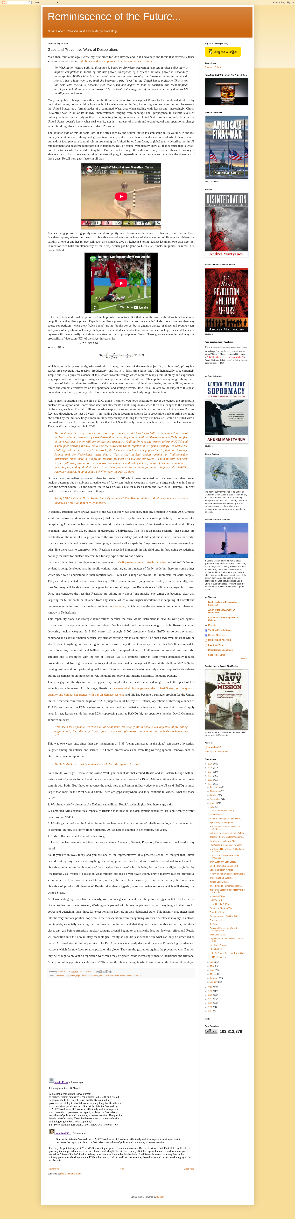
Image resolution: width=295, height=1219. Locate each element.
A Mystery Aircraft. (218, 912)
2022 (210, 780)
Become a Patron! (213, 67)
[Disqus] (121, 1028)
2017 (210, 999)
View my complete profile (216, 751)
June (212, 962)
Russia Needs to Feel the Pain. (224, 916)
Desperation (70, 976)
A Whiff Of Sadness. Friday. (222, 811)
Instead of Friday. (218, 896)
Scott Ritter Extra (216, 655)
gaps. (78, 976)
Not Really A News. (218, 945)
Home (121, 1169)
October (214, 795)
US (140, 976)
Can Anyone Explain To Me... (223, 841)
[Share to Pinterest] (110, 971)
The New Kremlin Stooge (220, 630)
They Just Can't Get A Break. (223, 862)
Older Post (189, 1169)
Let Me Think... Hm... (219, 957)
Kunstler (212, 625)
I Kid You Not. (216, 900)
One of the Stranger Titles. (222, 908)
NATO (101, 976)
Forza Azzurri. (216, 920)
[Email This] (97, 971)
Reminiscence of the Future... (114, 16)
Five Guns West (215, 645)
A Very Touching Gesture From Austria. (227, 874)
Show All (244, 659)
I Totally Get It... (217, 949)
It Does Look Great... (219, 882)
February (214, 978)
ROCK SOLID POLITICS (219, 640)
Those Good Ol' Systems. (221, 878)
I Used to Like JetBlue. (220, 904)
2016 (210, 1003)
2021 (210, 784)
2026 (210, 764)
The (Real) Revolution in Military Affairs (224, 357)
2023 (210, 776)
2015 (210, 1007)
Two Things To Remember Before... (226, 886)
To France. (215, 924)
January (214, 982)
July (212, 807)
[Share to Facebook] (107, 971)
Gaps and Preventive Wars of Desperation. (223, 929)
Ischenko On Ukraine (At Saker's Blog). (228, 833)
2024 (210, 772)
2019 (210, 991)
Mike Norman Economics (220, 650)
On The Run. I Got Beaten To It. (224, 866)
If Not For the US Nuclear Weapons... (227, 837)
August (213, 803)
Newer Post (53, 1169)
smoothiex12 (214, 747)
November (215, 791)
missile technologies (90, 976)
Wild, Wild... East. (218, 935)
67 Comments (86, 971)
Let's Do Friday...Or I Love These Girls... (228, 953)
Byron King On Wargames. (222, 822)
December (215, 787)
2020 (210, 987)
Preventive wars (112, 976)
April (212, 970)
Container (119, 606)
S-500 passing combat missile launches (141, 562)
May (212, 966)
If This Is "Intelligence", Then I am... (226, 819)
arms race (59, 976)
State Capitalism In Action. (222, 870)
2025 (210, 768)
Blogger (160, 1197)
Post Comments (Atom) (71, 1174)
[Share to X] (104, 971)
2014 (210, 1011)
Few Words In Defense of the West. (226, 845)
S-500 (135, 976)
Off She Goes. (216, 814)
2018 (210, 995)
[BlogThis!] (100, 971)
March (213, 974)
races (122, 976)
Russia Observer (216, 635)
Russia (129, 976)
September (215, 799)
